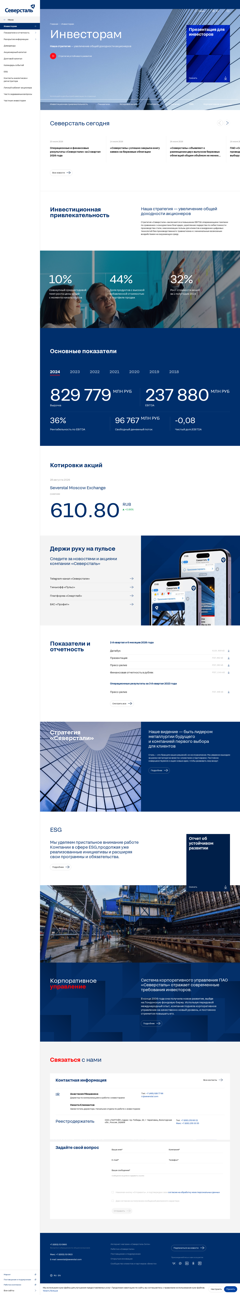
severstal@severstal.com (69, 1259)
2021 (114, 371)
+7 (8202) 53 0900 (58, 1244)
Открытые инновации (121, 1258)
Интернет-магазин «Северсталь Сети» (130, 1244)
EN (59, 1275)
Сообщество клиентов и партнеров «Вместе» (134, 1263)
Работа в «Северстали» (122, 1249)
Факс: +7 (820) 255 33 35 (187, 1123)
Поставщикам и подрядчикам (126, 1254)
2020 (134, 371)
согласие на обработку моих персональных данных (194, 1192)
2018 (174, 371)
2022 (95, 371)
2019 (154, 371)
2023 (75, 371)
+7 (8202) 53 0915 (64, 1254)
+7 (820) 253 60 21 (189, 1120)
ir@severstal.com (149, 1096)
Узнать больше (50, 1290)
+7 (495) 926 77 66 (154, 1093)
